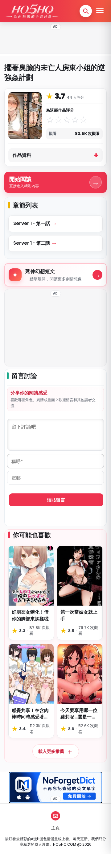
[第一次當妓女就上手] (79, 576)
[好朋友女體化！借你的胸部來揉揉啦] (31, 576)
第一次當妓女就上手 (78, 615)
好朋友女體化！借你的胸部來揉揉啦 (30, 615)
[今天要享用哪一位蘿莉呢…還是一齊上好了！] (79, 674)
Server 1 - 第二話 (32, 243)
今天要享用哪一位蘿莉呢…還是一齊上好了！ (78, 714)
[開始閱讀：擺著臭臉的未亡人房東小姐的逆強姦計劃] (25, 115)
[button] (86, 11)
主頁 (55, 828)
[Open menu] (99, 11)
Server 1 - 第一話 (32, 223)
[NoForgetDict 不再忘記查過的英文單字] (55, 787)
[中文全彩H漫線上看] (32, 11)
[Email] (55, 815)
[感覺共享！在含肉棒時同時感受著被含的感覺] (31, 674)
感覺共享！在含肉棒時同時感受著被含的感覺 (30, 714)
